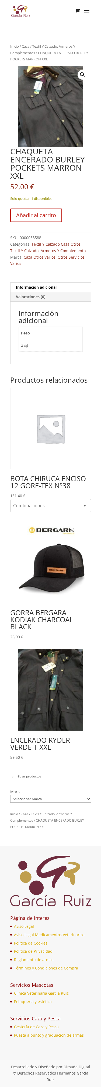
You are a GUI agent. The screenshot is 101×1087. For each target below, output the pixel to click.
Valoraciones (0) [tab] (31, 296)
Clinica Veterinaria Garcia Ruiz (41, 993)
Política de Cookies (30, 943)
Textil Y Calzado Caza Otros (56, 244)
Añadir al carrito (36, 215)
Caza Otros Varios (39, 257)
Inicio (14, 46)
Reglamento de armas (34, 959)
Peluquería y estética (33, 1001)
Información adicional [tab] (36, 287)
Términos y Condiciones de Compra (46, 968)
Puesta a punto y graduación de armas (49, 1035)
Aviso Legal (24, 926)
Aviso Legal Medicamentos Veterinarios (49, 934)
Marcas (16, 791)
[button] (82, 75)
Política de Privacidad (33, 951)
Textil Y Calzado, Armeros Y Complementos (49, 250)
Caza (25, 46)
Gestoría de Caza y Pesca (36, 1026)
